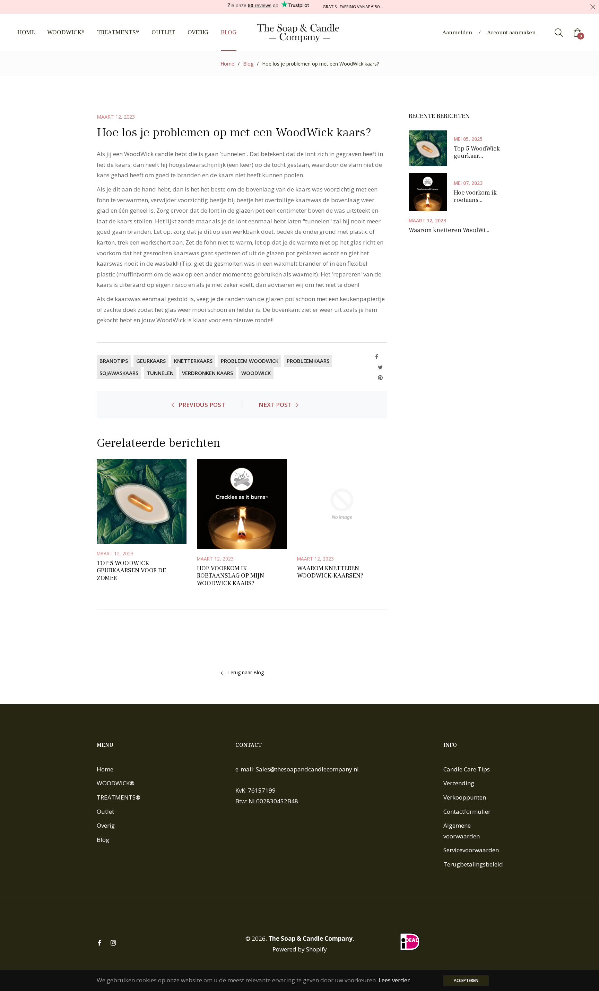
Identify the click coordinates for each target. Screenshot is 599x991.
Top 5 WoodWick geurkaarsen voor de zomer (131, 570)
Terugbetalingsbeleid (473, 864)
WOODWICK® (115, 783)
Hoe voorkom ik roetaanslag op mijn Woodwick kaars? (230, 575)
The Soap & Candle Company (310, 938)
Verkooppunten (464, 797)
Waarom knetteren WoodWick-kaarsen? (330, 572)
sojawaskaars (118, 372)
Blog (248, 63)
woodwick (256, 372)
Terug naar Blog (245, 673)
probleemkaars (308, 360)
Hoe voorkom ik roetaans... (475, 196)
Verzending (458, 783)
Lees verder (394, 980)
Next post (275, 405)
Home (227, 63)
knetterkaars (193, 360)
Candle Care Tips (466, 769)
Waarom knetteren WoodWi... (449, 230)
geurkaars (151, 360)
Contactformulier (467, 811)
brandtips (113, 360)
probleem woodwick (249, 360)
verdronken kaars (207, 372)
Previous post (202, 405)
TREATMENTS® (118, 797)
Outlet (105, 811)
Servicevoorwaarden (471, 850)
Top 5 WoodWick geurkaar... (477, 152)
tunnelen (160, 372)
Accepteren (466, 980)
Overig (106, 825)
